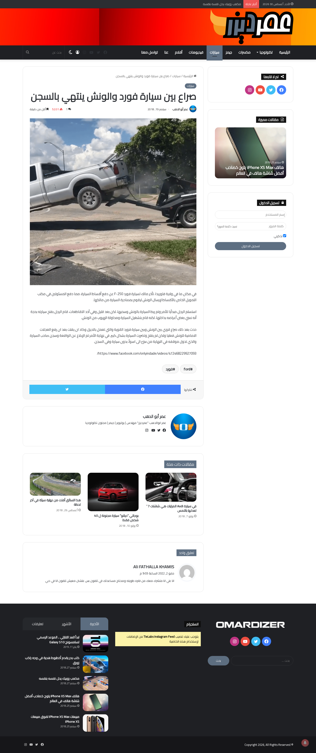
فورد (169, 368)
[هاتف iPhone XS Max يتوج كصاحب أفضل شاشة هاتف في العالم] (95, 702)
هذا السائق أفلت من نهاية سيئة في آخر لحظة (55, 502)
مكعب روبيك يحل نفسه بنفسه (59, 678)
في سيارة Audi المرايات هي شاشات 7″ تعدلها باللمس (171, 508)
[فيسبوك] (143, 389)
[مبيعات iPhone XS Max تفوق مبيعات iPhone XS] (95, 723)
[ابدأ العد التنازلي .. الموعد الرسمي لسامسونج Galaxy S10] (95, 643)
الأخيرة (94, 624)
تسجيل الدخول (251, 246)
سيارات (214, 52)
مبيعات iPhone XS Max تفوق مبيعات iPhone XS (55, 719)
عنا (166, 52)
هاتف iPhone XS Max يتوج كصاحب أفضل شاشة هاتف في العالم (255, 170)
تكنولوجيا (266, 52)
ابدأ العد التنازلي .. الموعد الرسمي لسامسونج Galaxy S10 (58, 639)
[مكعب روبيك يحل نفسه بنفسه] (95, 683)
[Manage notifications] (305, 743)
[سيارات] (251, 26)
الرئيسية (284, 52)
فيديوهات (196, 52)
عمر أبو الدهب (180, 109)
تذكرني (278, 236)
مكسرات (245, 52)
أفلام (178, 52)
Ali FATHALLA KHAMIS (153, 566)
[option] (250, 152)
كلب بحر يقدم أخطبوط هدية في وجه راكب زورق (52, 660)
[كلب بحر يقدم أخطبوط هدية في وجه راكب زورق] (95, 664)
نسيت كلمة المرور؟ (227, 226)
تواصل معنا (149, 52)
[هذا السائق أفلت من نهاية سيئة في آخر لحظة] (55, 484)
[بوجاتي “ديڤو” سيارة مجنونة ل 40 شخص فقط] (113, 492)
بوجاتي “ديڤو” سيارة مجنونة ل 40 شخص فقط (116, 518)
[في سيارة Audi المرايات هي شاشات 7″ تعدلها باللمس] (171, 487)
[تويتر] (67, 389)
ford (187, 368)
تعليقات (37, 624)
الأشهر (66, 624)
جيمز (229, 52)
